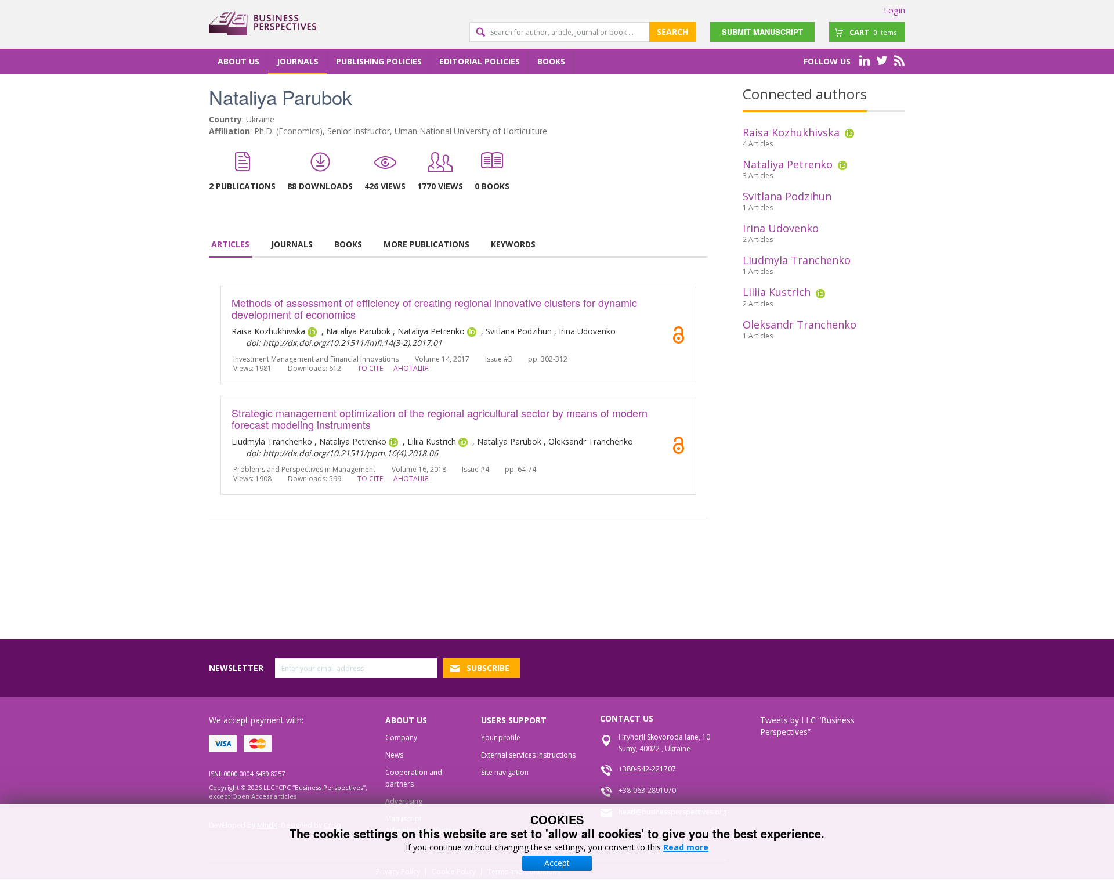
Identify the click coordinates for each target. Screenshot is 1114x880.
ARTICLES (230, 244)
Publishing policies (379, 61)
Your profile (500, 737)
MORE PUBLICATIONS (426, 244)
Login (894, 10)
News (394, 755)
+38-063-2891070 (647, 790)
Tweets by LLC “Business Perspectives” (807, 726)
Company (401, 737)
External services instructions (528, 755)
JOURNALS (292, 244)
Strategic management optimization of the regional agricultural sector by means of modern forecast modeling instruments (440, 418)
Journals (298, 61)
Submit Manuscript (762, 31)
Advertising (403, 801)
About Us (238, 61)
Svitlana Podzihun (787, 196)
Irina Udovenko (781, 228)
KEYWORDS (513, 244)
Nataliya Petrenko (788, 164)
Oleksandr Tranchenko (799, 324)
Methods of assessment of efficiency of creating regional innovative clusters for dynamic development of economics (434, 308)
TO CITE (370, 368)
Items (872, 32)
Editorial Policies (479, 61)
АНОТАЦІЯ (411, 368)
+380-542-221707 (647, 769)
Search (672, 31)
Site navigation (505, 772)
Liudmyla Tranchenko (797, 260)
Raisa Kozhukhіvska (791, 132)
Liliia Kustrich (777, 292)
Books (551, 61)
